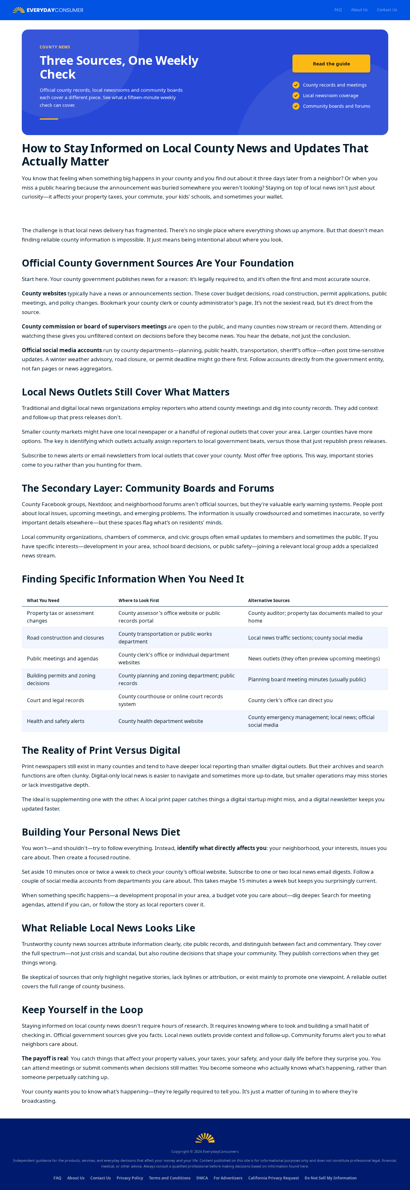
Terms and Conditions (170, 1178)
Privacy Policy (130, 1178)
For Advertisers (228, 1178)
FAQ (338, 10)
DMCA (202, 1178)
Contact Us (387, 10)
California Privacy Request (273, 1178)
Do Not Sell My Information (331, 1178)
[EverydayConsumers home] (48, 10)
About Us (359, 10)
